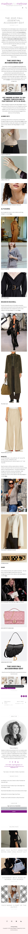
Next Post (20, 701)
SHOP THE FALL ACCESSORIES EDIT (14, 93)
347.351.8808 (8, 764)
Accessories (4, 688)
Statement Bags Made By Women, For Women (14, 878)
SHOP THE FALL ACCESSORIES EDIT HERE (14, 686)
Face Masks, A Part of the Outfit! (14, 906)
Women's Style (11, 688)
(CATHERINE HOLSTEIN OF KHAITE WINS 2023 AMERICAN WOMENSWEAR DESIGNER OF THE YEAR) (13, 460)
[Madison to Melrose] (14, 4)
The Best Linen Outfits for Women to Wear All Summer (12, 797)
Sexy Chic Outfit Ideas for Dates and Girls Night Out (14, 851)
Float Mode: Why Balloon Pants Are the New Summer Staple (14, 790)
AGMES (22, 121)
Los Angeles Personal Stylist (18, 66)
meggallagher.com (14, 767)
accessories (14, 690)
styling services (5, 33)
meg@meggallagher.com (17, 764)
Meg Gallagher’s (22, 32)
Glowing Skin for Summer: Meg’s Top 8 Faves (10, 794)
